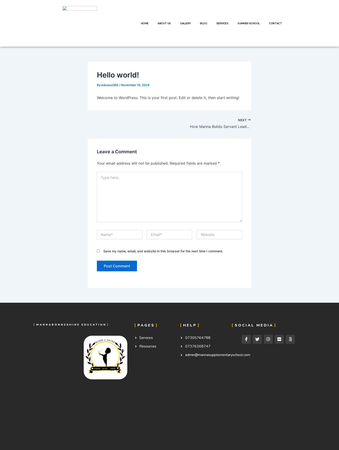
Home (145, 23)
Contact (275, 23)
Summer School (249, 23)
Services (222, 23)
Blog (203, 23)
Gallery (185, 23)
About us (164, 23)
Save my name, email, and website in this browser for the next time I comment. (163, 251)
